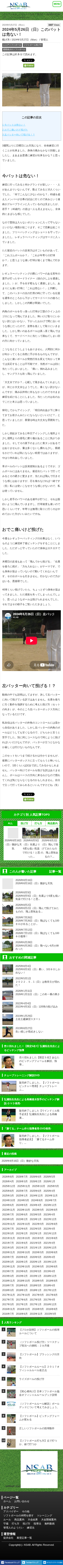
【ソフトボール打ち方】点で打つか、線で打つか (38, 1442)
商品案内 (53, 823)
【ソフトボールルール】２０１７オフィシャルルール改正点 (39, 1368)
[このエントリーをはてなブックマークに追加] (52, 1562)
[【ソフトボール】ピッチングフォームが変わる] (11, 1420)
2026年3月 (22, 1181)
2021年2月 (22, 1247)
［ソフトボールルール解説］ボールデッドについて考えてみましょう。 (39, 1405)
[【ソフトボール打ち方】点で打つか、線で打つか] (11, 1445)
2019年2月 (22, 1275)
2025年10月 (38, 1186)
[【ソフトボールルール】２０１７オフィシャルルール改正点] (11, 1371)
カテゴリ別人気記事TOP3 (46, 865)
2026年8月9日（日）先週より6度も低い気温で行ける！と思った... (31, 848)
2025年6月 (35, 1190)
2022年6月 (22, 1228)
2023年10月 (23, 1209)
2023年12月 (50, 1205)
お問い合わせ (21, 1501)
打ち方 (38, 823)
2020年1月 (35, 1261)
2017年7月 (8, 1299)
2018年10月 (23, 1280)
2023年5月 (35, 1214)
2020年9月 (38, 1252)
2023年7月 (8, 1214)
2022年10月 (23, 1223)
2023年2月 (22, 1219)
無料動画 (50, 1523)
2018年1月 (35, 1290)
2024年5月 (22, 1205)
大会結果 (33, 1519)
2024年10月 (8, 1200)
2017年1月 (35, 1304)
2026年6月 (35, 1176)
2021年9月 (38, 1238)
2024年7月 (51, 1200)
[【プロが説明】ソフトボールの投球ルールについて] (11, 1334)
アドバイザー (10, 1511)
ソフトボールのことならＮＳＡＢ (18, 14)
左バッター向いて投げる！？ (18, 134)
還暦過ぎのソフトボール (14, 49)
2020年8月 (52, 1252)
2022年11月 (8, 1223)
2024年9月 (23, 1200)
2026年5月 (49, 1176)
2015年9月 (50, 1313)
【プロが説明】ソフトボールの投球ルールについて (39, 1331)
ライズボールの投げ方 (31, 1379)
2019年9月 (38, 1266)
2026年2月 (35, 1181)
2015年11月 (36, 1313)
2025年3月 (8, 1195)
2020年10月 (23, 1252)
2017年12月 (50, 1290)
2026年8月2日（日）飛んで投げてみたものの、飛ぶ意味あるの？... (49, 848)
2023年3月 (8, 1219)
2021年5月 (35, 1242)
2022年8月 (52, 1223)
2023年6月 (22, 1214)
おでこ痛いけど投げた (15, 129)
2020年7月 (8, 1257)
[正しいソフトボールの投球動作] (11, 1433)
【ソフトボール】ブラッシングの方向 (39, 1356)
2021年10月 (23, 1238)
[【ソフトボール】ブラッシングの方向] (11, 1359)
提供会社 (8, 1537)
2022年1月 (35, 1233)
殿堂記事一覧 (24, 1537)
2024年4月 (35, 1205)
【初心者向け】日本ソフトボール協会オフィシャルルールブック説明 (39, 1393)
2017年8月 (52, 1294)
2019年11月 (8, 1266)
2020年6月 (22, 1257)
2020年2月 (22, 1261)
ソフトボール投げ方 (33, 45)
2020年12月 (50, 1247)
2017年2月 (22, 1304)
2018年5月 (35, 1285)
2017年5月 (35, 1299)
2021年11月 (8, 1238)
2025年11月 (23, 1186)
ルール (7, 1519)
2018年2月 (22, 1290)
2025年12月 (8, 1186)
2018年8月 (52, 1280)
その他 (25, 1511)
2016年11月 (8, 1309)
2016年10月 (23, 1309)
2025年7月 (22, 1190)
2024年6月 (8, 1205)
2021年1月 (35, 1247)
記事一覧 (55, 871)
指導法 (37, 1523)
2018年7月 (8, 1285)
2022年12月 (50, 1219)
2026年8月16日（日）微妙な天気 (13, 844)
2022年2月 (22, 1233)
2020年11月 (8, 1252)
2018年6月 (22, 1285)
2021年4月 (49, 1242)
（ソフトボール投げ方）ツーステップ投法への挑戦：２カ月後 (39, 1344)
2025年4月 (49, 1190)
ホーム (7, 1501)
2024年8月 (37, 1200)
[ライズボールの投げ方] (11, 1383)
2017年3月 (8, 1304)
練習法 (30, 1527)
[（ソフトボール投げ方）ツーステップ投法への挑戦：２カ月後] (11, 1346)
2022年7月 (8, 1228)
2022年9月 (38, 1223)
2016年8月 (52, 1309)
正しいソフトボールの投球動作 (36, 1428)
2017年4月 (49, 1299)
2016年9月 (38, 1309)
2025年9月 (53, 1186)
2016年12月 (50, 1304)
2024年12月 (36, 1195)
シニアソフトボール (12, 45)
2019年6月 (22, 1271)
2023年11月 (8, 1209)
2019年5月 (35, 1271)
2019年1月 (35, 1275)
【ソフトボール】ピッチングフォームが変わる (39, 1418)
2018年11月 (8, 1280)
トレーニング (44, 1515)
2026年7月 (22, 1176)
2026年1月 (49, 1181)
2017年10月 (23, 1294)
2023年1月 (35, 1219)
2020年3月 (8, 1261)
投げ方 (40, 14)
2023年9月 (38, 1209)
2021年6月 (22, 1242)
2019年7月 (8, 1271)
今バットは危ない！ (14, 124)
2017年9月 (38, 1294)
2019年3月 (8, 1275)
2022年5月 (35, 1228)
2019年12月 (50, 1261)
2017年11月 (8, 1294)
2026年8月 (8, 1176)
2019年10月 (23, 1266)
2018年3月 (8, 1290)
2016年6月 (22, 1313)
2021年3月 (8, 1247)
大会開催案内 (48, 1519)
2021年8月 (52, 1238)
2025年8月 (8, 1190)
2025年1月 (22, 1195)
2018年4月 (49, 1285)
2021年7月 (8, 1242)
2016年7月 (8, 1313)
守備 (5, 1523)
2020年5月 (35, 1257)
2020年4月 (49, 1257)
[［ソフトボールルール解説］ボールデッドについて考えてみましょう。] (11, 1405)
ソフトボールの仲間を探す (18, 1515)
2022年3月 (8, 1233)
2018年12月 (50, 1275)
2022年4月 (49, 1228)
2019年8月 (52, 1266)
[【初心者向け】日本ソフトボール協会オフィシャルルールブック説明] (11, 1396)
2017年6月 (22, 1299)
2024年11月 (51, 1195)
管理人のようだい (13, 1527)
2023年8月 (52, 1209)
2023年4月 (49, 1214)
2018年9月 (38, 1280)
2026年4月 (8, 1181)
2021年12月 (50, 1233)
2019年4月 (49, 1271)
